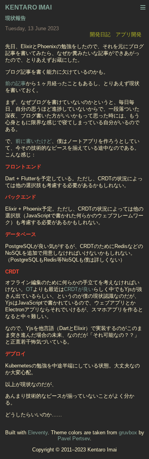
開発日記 (100, 34)
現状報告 (15, 18)
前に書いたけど (33, 141)
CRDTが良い (78, 289)
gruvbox (128, 433)
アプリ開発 (128, 34)
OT (29, 289)
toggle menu (143, 8)
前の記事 (15, 83)
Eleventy (38, 433)
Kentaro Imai (28, 7)
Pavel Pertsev (74, 438)
